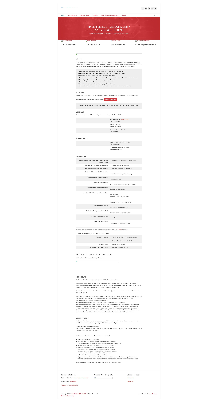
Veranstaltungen (72, 15)
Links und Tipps (84, 15)
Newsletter (95, 15)
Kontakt (124, 15)
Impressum (130, 378)
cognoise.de (73, 381)
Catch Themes (152, 394)
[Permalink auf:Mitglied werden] (121, 41)
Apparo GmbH (125, 119)
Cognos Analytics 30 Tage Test (69, 385)
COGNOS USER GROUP (78, 394)
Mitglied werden (118, 44)
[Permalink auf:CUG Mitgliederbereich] (146, 41)
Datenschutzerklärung (67, 396)
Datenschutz (130, 381)
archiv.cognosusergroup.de (80, 378)
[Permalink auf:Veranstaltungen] (72, 41)
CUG (62, 15)
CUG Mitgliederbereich (145, 44)
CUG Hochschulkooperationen (109, 15)
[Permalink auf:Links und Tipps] (96, 41)
